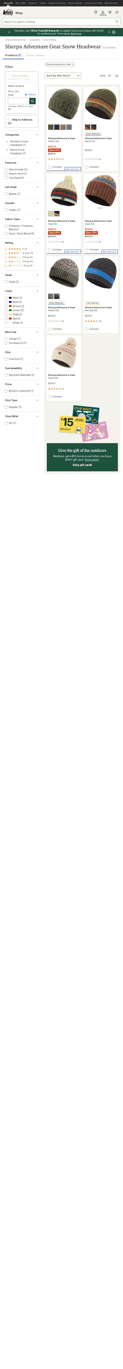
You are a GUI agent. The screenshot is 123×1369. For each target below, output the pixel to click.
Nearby (32, 94)
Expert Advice (35, 55)
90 (117, 75)
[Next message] (109, 32)
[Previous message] (9, 32)
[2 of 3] (101, 208)
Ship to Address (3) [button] (20, 121)
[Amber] (63, 127)
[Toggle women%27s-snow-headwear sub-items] (7, 142)
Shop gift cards (82, 464)
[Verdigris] (69, 127)
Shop (18, 13)
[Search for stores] (32, 101)
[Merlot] (57, 296)
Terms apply (91, 459)
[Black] (93, 127)
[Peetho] (50, 213)
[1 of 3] (99, 208)
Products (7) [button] (13, 55)
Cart (110, 12)
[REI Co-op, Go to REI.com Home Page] (8, 12)
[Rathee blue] (57, 127)
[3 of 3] (102, 208)
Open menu (117, 12)
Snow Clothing (49, 40)
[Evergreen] (50, 127)
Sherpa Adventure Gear (15, 40)
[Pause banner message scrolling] (113, 32)
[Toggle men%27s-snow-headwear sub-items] (7, 150)
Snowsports (34, 40)
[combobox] (61, 21)
